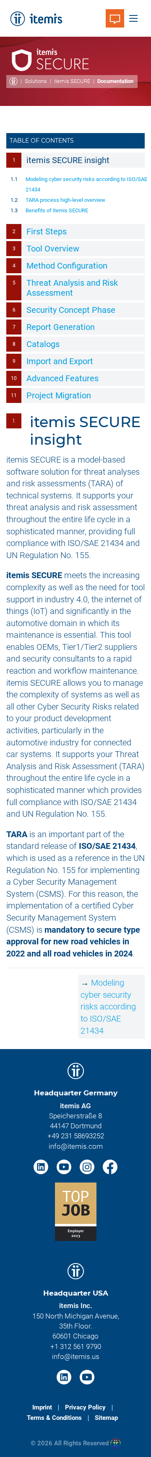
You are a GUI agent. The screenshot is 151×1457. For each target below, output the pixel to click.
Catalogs (43, 344)
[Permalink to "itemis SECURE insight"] (91, 439)
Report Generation (60, 327)
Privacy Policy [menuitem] (85, 1407)
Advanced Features (62, 378)
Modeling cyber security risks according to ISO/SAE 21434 (108, 1006)
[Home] (13, 81)
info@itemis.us (75, 1356)
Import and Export (59, 361)
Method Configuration (66, 266)
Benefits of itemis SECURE (57, 210)
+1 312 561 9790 (75, 1346)
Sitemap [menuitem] (106, 1418)
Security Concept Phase (70, 310)
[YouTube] (65, 1166)
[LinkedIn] (42, 1166)
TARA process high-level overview (65, 200)
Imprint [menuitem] (42, 1407)
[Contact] (115, 18)
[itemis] (35, 18)
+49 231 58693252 (75, 1136)
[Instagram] (88, 1166)
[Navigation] (133, 18)
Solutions (36, 81)
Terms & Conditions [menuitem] (54, 1418)
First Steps (46, 231)
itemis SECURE (72, 81)
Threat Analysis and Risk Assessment (72, 288)
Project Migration (58, 395)
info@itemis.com (76, 1146)
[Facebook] (110, 1166)
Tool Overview (52, 249)
